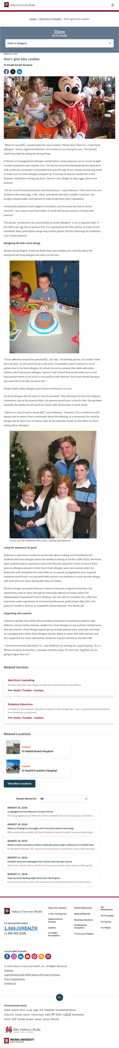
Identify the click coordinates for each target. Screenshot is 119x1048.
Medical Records (82, 914)
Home (33, 19)
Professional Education (80, 926)
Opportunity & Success (55, 920)
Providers (27, 690)
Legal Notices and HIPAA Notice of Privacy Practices (32, 974)
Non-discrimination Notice (15, 1005)
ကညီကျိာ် (67, 1014)
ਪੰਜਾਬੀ (13, 1019)
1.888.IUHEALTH (21, 928)
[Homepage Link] (19, 5)
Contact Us (10, 983)
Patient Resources (83, 908)
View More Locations (19, 783)
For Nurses (106, 921)
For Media (105, 927)
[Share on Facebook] (6, 71)
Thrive (59, 33)
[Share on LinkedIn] (19, 71)
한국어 (7, 1019)
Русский (21, 1019)
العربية (29, 1009)
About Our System (57, 908)
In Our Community (57, 914)
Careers (52, 927)
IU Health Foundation (54, 934)
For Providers (107, 915)
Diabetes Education (20, 704)
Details (17, 690)
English (7, 1009)
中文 (41, 1009)
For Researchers (107, 908)
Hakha (48, 1014)
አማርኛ (22, 1009)
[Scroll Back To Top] (59, 997)
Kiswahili (30, 1019)
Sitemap (8, 970)
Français (18, 1014)
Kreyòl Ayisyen (37, 1014)
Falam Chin (9, 1014)
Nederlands (49, 1009)
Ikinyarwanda (78, 1014)
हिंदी (53, 1014)
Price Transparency (14, 979)
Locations (39, 690)
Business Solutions (83, 920)
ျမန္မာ (35, 1009)
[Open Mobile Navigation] (113, 5)
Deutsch (26, 1014)
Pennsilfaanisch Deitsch (65, 1009)
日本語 (59, 1014)
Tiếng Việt (55, 1019)
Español (14, 1009)
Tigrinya (46, 1019)
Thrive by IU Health (50, 19)
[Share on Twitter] (13, 71)
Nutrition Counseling (21, 680)
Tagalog (38, 1019)
